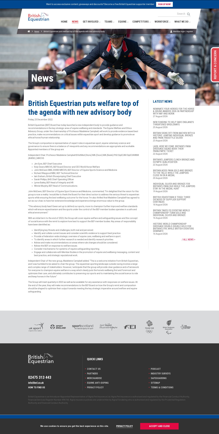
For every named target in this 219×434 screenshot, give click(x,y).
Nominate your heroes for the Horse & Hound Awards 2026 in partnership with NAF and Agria (173, 111)
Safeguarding (159, 378)
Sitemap (155, 382)
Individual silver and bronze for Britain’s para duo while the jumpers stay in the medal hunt (174, 186)
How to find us (36, 387)
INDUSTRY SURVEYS (161, 373)
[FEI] (129, 327)
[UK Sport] (36, 327)
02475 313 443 (39, 377)
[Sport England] (58, 326)
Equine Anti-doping (98, 382)
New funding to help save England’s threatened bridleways (173, 123)
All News (188, 239)
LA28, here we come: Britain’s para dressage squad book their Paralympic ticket (172, 148)
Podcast (156, 369)
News (36, 31)
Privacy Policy (95, 387)
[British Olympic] (149, 326)
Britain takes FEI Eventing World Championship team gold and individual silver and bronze (171, 212)
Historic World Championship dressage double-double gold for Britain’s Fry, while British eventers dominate (173, 227)
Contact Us (94, 369)
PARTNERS (92, 373)
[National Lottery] (185, 326)
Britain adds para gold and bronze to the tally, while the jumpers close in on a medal (173, 173)
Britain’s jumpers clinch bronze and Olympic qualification (174, 161)
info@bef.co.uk (36, 382)
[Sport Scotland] (82, 326)
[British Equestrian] (38, 20)
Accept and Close (159, 426)
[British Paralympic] (168, 327)
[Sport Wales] (108, 327)
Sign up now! (164, 4)
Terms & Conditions (162, 387)
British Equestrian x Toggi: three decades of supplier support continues (171, 199)
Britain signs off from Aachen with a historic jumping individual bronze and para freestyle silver (174, 135)
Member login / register (183, 31)
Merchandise (94, 378)
